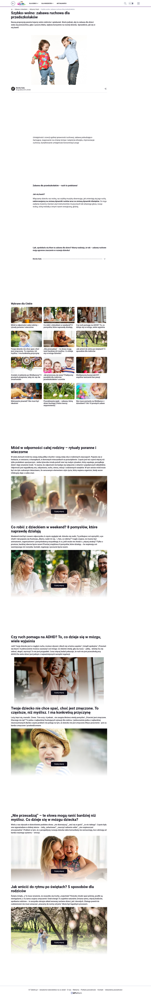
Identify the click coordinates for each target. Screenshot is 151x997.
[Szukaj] (125, 3)
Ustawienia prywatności (113, 990)
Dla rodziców (46, 3)
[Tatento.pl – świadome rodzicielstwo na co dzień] (23, 3)
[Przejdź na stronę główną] (13, 5)
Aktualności (61, 3)
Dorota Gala (20, 88)
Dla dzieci (33, 3)
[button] (131, 3)
